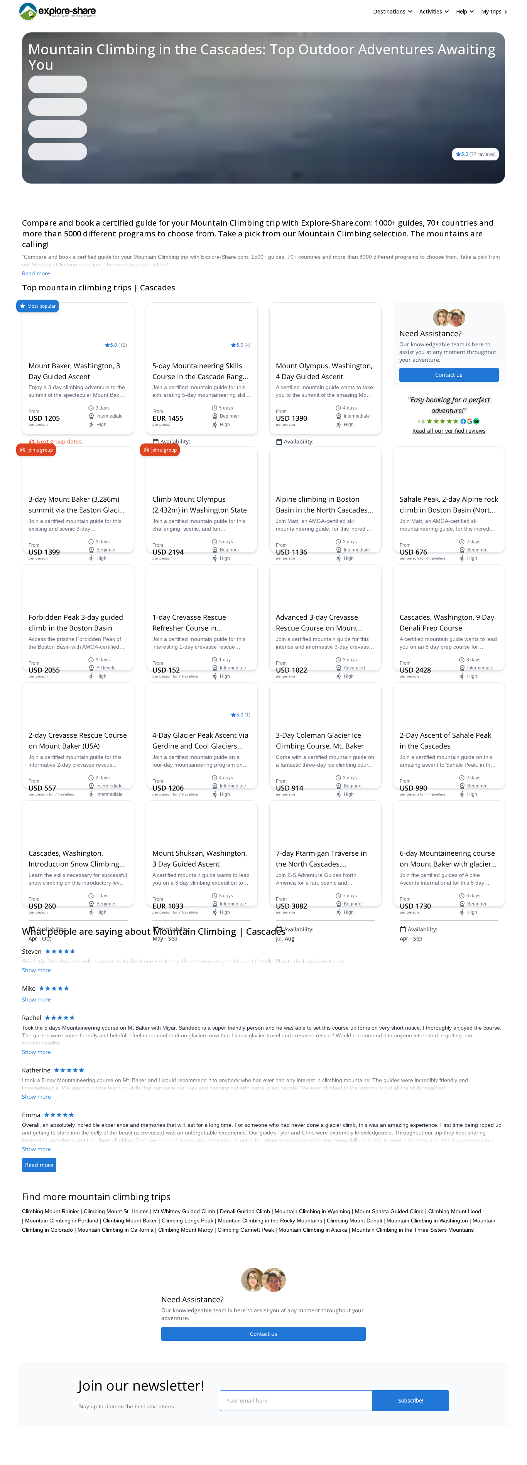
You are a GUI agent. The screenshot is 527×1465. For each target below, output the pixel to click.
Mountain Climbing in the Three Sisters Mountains (413, 983)
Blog (269, 1243)
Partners (87, 1260)
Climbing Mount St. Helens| (118, 964)
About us (87, 1243)
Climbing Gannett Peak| (247, 983)
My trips (491, 11)
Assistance (77, 194)
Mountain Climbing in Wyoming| (314, 964)
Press (84, 1277)
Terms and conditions (196, 1293)
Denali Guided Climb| (246, 964)
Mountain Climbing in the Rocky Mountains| (271, 974)
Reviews (45, 194)
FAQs (177, 1276)
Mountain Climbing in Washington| (429, 974)
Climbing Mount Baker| (131, 974)
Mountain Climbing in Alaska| (314, 983)
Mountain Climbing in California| (117, 983)
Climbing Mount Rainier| (52, 964)
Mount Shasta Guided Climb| (391, 964)
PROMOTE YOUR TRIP (392, 1241)
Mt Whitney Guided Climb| (185, 964)
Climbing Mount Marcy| (187, 983)
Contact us (449, 374)
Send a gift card (96, 1311)
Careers (86, 1294)
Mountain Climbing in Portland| (63, 974)
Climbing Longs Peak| (189, 974)
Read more (36, 273)
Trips (22, 194)
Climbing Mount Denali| (356, 974)
